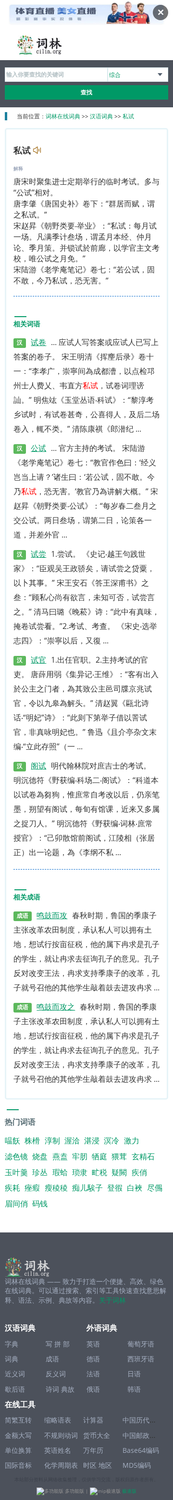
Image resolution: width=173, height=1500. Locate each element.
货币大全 (96, 1435)
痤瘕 (32, 1187)
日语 (134, 1373)
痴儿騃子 (87, 1187)
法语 (93, 1373)
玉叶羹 (16, 1172)
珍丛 (40, 1172)
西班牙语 (140, 1358)
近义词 (15, 1373)
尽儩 (154, 1187)
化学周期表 (61, 1465)
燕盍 (60, 1156)
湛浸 (91, 1140)
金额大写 (18, 1435)
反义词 (56, 1373)
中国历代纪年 (143, 1419)
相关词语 (26, 324)
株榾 (32, 1140)
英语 (93, 1343)
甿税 (99, 1172)
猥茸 (119, 1156)
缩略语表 (57, 1419)
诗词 (52, 1389)
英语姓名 (57, 1450)
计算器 (93, 1419)
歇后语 (15, 1389)
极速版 (129, 1490)
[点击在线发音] (36, 151)
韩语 (134, 1389)
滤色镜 (16, 1156)
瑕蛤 (60, 1172)
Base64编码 (141, 1450)
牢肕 (79, 1156)
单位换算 (18, 1450)
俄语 (93, 1389)
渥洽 (72, 1140)
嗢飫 (12, 1140)
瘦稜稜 (56, 1187)
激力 (131, 1140)
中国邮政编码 (143, 1435)
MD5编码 (137, 1465)
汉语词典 (101, 116)
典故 (67, 1389)
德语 (93, 1358)
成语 (52, 1358)
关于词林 (112, 1300)
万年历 (93, 1450)
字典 (11, 1343)
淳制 (52, 1140)
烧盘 (40, 1156)
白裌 (134, 1187)
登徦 (115, 1187)
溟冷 (111, 1140)
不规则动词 (61, 1435)
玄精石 (143, 1156)
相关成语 (26, 897)
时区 (90, 1465)
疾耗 (12, 1187)
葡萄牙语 (140, 1343)
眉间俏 (16, 1203)
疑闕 (119, 1172)
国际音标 (18, 1465)
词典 (11, 1358)
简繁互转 (18, 1419)
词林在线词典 (63, 116)
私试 (128, 116)
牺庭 (99, 1156)
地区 (105, 1465)
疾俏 (139, 1172)
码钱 (40, 1203)
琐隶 (79, 1172)
